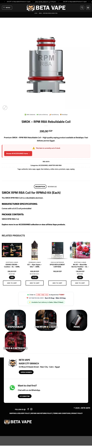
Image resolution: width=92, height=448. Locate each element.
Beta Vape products (56, 224)
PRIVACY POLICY (77, 413)
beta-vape (32, 169)
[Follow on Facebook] (28, 409)
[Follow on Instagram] (31, 409)
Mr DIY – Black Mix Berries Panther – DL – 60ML (80, 266)
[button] (7, 8)
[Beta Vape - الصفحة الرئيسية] (18, 422)
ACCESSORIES (43, 165)
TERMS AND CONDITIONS (61, 413)
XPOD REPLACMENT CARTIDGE (57, 265)
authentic (24, 169)
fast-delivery (45, 169)
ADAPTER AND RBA (55, 165)
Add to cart (12, 283)
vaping (72, 169)
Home (35, 13)
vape (67, 169)
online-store (54, 169)
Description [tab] (40, 186)
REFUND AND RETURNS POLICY (41, 413)
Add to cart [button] (57, 283)
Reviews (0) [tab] (52, 186)
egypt (38, 169)
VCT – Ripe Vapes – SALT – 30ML (34, 265)
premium (62, 169)
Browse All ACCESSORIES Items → (18, 153)
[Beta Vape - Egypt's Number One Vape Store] (46, 7)
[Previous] (2, 265)
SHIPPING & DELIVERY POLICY (19, 413)
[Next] (90, 265)
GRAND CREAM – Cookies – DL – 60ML (12, 265)
